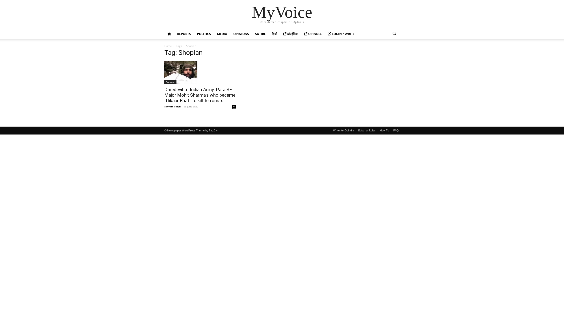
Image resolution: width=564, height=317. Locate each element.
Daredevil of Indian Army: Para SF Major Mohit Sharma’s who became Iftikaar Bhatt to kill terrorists (200, 95)
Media (222, 34)
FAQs (396, 130)
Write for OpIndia (343, 130)
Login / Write (342, 34)
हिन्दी (274, 34)
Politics (204, 34)
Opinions (241, 34)
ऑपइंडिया (292, 34)
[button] (394, 34)
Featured (170, 82)
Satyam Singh (172, 106)
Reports (184, 34)
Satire (260, 34)
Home (168, 46)
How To (384, 130)
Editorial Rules (367, 130)
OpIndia (314, 34)
